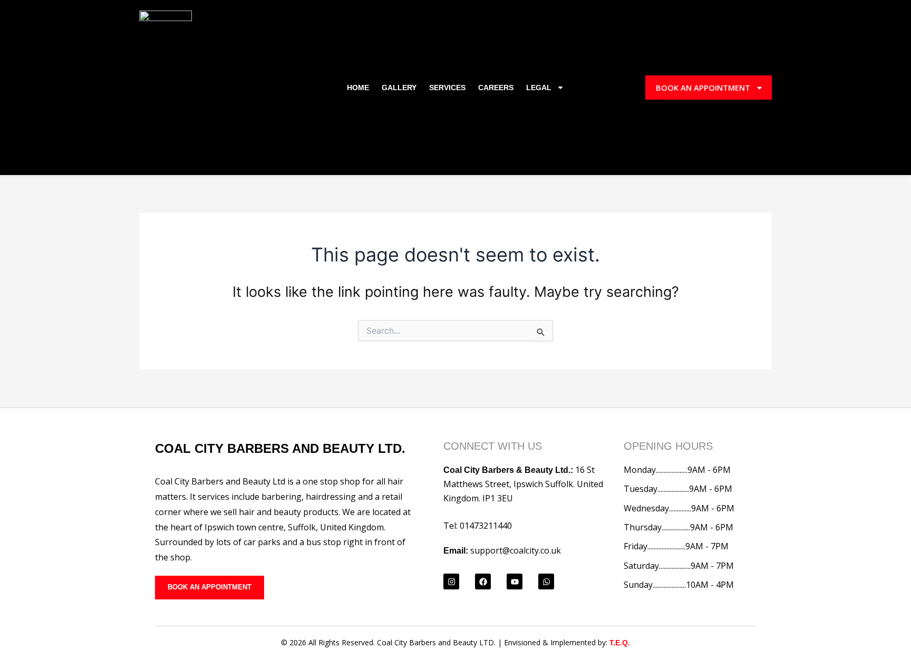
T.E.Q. (619, 642)
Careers (495, 87)
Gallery (399, 87)
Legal (538, 87)
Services (447, 87)
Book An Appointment (703, 87)
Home (358, 87)
